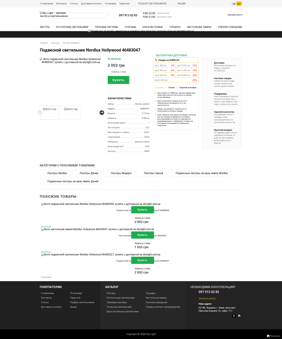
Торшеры (174, 27)
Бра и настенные (153, 27)
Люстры (45, 27)
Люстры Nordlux (57, 173)
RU (238, 4)
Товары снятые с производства (162, 307)
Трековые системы (106, 27)
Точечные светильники (119, 307)
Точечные (130, 27)
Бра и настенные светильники (123, 311)
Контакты (61, 3)
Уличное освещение (230, 27)
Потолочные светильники (72, 27)
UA (234, 4)
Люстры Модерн (121, 173)
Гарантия (124, 3)
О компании (46, 3)
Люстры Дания (89, 173)
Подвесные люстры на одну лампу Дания (72, 181)
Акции (181, 3)
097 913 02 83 (128, 15)
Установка (110, 3)
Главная (44, 43)
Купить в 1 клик (118, 72)
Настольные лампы (199, 27)
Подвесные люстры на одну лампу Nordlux (202, 173)
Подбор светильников (152, 3)
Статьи (74, 3)
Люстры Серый (153, 173)
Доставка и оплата (91, 3)
